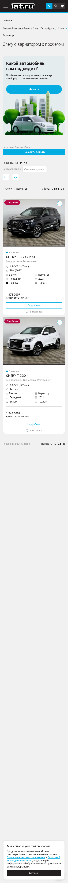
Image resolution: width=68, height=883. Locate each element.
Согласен (34, 873)
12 (16, 162)
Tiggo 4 (7, 318)
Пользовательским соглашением (26, 857)
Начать (34, 89)
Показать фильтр (34, 152)
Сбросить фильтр (52, 188)
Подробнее (34, 305)
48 (25, 162)
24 (21, 162)
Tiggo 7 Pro (9, 200)
